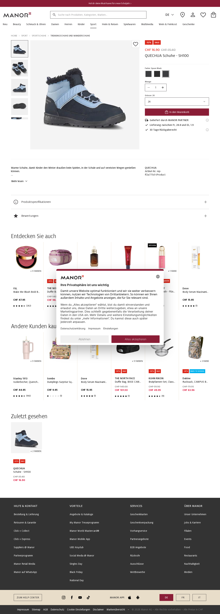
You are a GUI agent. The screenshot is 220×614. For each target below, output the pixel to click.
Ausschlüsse (137, 563)
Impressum (23, 609)
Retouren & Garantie (25, 522)
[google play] (137, 597)
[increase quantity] (162, 87)
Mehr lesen (17, 181)
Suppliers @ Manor (24, 547)
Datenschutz (57, 609)
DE (167, 15)
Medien (188, 572)
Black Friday (76, 572)
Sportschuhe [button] (39, 36)
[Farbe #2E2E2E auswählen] (157, 74)
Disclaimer (98, 609)
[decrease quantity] (148, 87)
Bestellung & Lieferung (26, 514)
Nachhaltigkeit (192, 563)
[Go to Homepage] (17, 15)
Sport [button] (24, 36)
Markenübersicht (116, 609)
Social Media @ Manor (82, 555)
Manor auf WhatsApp (25, 572)
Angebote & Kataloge (81, 514)
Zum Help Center (28, 597)
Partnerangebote (139, 539)
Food (187, 547)
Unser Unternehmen (195, 514)
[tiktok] (88, 597)
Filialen (187, 530)
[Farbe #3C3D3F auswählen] (148, 74)
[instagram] (63, 597)
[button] (6, 24)
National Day (77, 580)
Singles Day (76, 563)
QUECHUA (150, 167)
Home (14, 36)
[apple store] (129, 597)
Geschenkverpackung (141, 522)
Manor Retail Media (24, 563)
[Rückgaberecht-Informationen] (207, 129)
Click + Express (22, 539)
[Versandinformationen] (207, 120)
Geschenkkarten (139, 514)
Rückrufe (135, 555)
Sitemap (36, 609)
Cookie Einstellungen (78, 609)
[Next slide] (196, 277)
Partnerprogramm (23, 555)
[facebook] (71, 597)
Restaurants (190, 555)
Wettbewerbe (137, 572)
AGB (45, 609)
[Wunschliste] (135, 44)
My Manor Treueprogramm (84, 522)
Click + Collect (21, 530)
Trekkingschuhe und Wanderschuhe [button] (70, 36)
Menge (148, 82)
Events (187, 539)
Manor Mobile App (80, 539)
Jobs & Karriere (192, 522)
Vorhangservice (138, 530)
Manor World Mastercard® (84, 530)
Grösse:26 (150, 95)
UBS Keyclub (77, 547)
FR (183, 597)
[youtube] (80, 597)
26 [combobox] (149, 101)
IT (199, 597)
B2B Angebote (138, 547)
